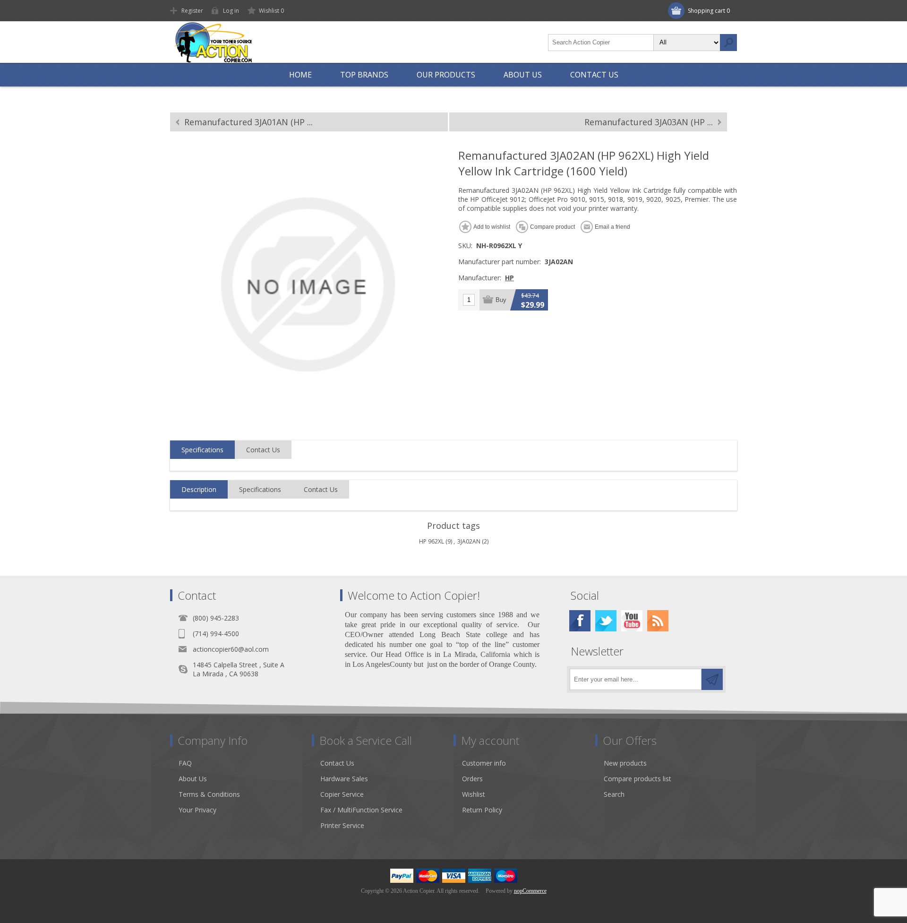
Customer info (484, 763)
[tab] (202, 449)
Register (192, 11)
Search (728, 42)
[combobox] (601, 42)
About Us (193, 778)
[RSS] (657, 620)
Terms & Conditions (209, 794)
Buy (501, 299)
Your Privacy (197, 809)
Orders (472, 778)
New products (625, 763)
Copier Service (342, 794)
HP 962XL (431, 541)
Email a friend (612, 227)
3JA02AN (468, 541)
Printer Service (342, 825)
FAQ (185, 763)
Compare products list (637, 778)
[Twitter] (605, 620)
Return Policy (482, 809)
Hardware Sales (344, 778)
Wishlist (473, 794)
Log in (231, 11)
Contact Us (263, 449)
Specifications (202, 449)
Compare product (552, 227)
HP (509, 277)
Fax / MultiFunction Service (361, 809)
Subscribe (712, 679)
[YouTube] (631, 620)
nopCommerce (530, 891)
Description (198, 489)
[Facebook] (579, 620)
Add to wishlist (491, 227)
